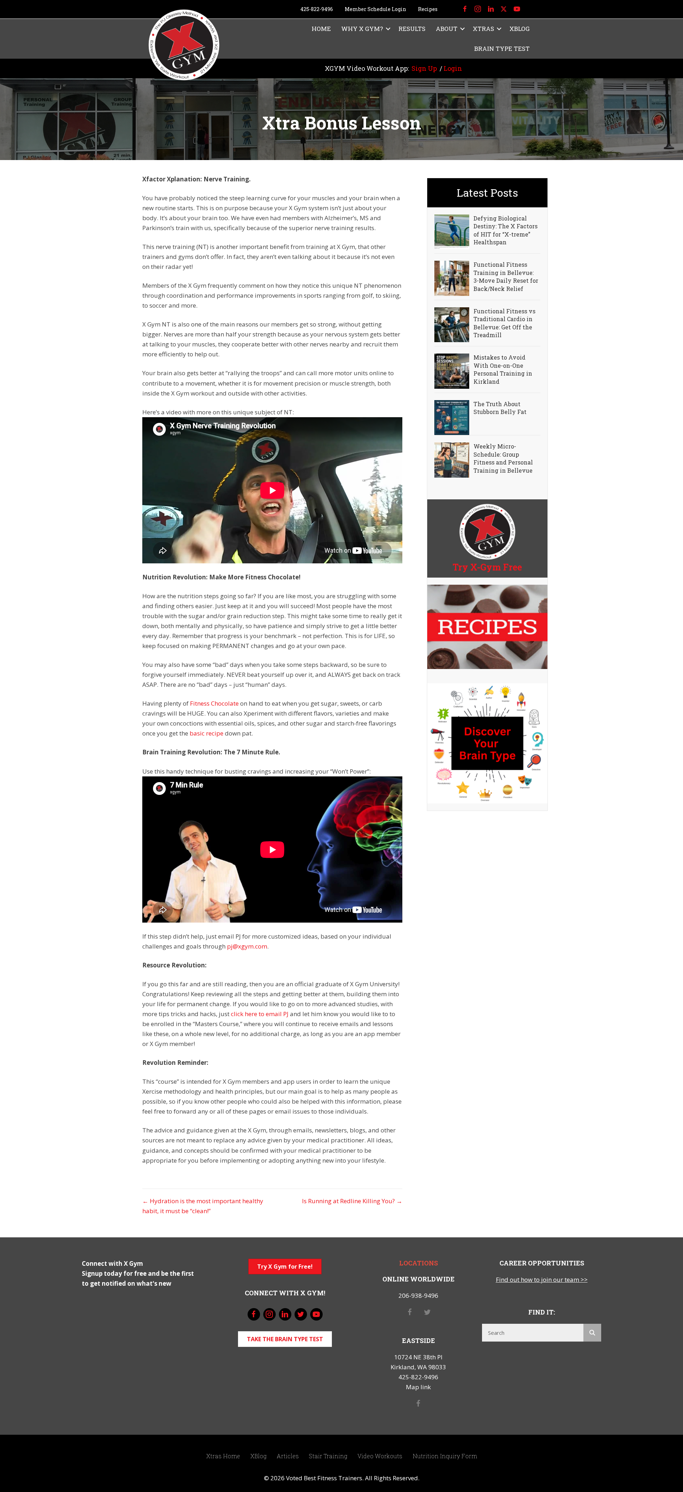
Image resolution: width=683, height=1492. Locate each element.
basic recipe (206, 733)
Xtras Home (223, 1456)
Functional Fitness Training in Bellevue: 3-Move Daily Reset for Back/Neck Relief (505, 276)
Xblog (519, 29)
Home (321, 29)
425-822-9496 (316, 9)
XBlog (258, 1456)
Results (411, 29)
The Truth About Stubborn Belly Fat (499, 407)
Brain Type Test (502, 48)
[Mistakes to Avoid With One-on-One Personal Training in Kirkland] (451, 370)
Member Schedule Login (375, 9)
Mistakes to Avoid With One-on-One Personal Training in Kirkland (502, 369)
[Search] (592, 1333)
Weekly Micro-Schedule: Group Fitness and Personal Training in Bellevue (503, 458)
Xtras (483, 29)
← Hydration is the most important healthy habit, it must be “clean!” (202, 1206)
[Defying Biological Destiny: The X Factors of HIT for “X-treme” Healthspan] (451, 231)
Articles (288, 1456)
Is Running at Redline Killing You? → (352, 1201)
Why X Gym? (362, 29)
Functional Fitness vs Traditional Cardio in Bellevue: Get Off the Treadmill (504, 323)
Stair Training (328, 1456)
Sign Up (424, 68)
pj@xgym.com (247, 946)
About (446, 29)
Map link (418, 1387)
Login (453, 68)
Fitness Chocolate (214, 703)
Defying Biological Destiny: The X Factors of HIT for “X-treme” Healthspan (505, 230)
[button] (388, 29)
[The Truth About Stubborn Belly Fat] (451, 417)
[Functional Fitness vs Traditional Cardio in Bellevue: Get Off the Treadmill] (451, 324)
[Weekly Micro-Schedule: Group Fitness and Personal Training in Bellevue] (451, 459)
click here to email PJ (259, 1014)
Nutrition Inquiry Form (445, 1456)
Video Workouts (380, 1456)
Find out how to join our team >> (542, 1279)
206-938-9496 (418, 1295)
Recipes (428, 9)
